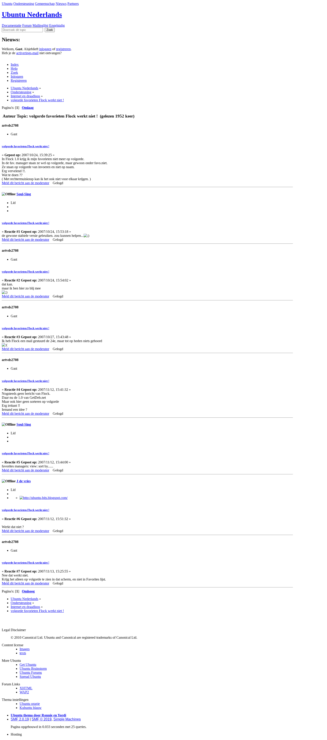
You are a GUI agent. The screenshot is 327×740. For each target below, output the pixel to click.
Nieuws (61, 4)
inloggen (45, 49)
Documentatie (11, 25)
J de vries (23, 481)
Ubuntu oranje (30, 704)
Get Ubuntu (28, 664)
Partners (73, 4)
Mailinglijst (40, 25)
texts (23, 653)
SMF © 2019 (42, 719)
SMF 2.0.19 (20, 719)
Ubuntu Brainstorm (33, 668)
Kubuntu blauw (31, 708)
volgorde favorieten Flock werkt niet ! (25, 146)
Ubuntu (7, 4)
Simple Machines (67, 719)
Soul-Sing (23, 194)
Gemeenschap (45, 4)
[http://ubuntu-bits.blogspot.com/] (44, 498)
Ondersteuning (23, 4)
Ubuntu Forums (31, 672)
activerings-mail (27, 53)
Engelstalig (57, 25)
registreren (63, 49)
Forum (27, 25)
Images (25, 649)
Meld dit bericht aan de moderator (25, 183)
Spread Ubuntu (30, 676)
